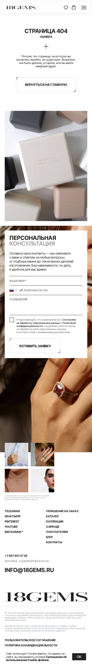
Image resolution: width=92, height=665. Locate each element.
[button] (66, 7)
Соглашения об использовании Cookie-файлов (36, 658)
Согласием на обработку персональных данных (46, 321)
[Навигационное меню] (83, 7)
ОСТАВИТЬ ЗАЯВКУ (35, 346)
